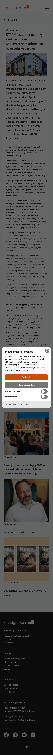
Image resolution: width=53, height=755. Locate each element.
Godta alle (26, 377)
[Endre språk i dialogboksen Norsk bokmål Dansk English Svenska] (47, 351)
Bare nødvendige (26, 385)
